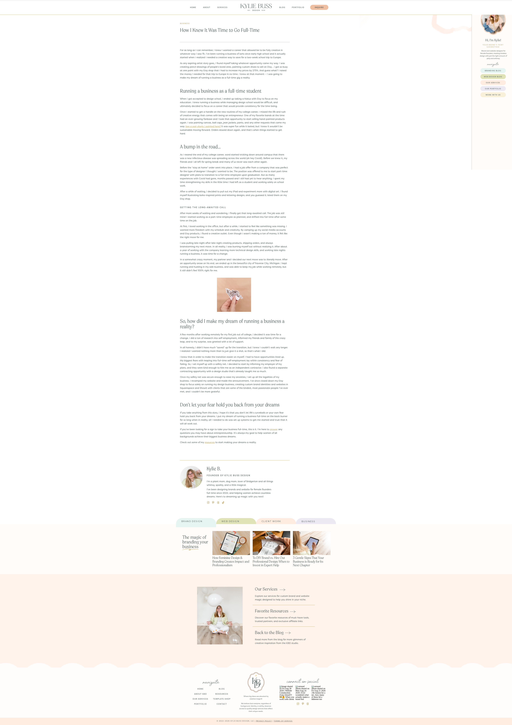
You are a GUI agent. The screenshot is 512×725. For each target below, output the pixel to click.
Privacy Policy (264, 721)
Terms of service (283, 721)
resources (210, 442)
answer (274, 429)
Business (185, 23)
